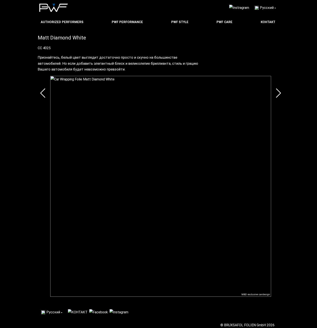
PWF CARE (225, 22)
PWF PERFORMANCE (128, 22)
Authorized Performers (62, 22)
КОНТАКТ (268, 22)
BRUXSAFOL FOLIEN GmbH (245, 325)
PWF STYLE (180, 22)
